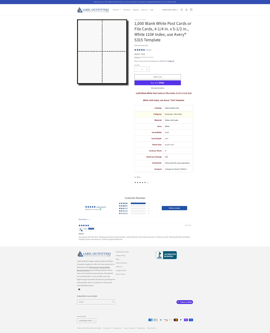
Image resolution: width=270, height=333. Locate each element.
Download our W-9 (122, 252)
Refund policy (141, 328)
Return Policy (120, 274)
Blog (117, 259)
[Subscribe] (112, 301)
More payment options (157, 88)
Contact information (129, 328)
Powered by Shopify (95, 328)
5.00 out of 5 (101, 207)
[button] (117, 9)
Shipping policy (117, 328)
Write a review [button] (174, 208)
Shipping (137, 57)
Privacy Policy (120, 255)
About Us (119, 267)
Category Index (121, 270)
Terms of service (151, 328)
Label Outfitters (85, 328)
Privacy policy (107, 328)
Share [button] (138, 177)
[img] (84, 225)
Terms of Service (121, 263)
